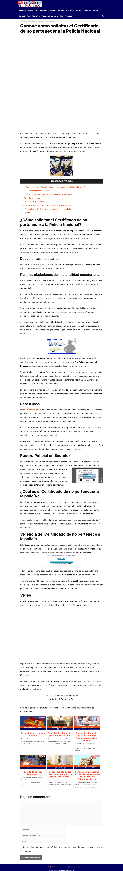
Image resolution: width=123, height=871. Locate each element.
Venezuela (68, 16)
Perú (28, 16)
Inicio (22, 21)
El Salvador (70, 10)
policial (28, 410)
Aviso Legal (65, 867)
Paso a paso (32, 198)
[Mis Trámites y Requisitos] (30, 4)
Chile (36, 10)
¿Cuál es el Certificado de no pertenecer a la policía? (46, 205)
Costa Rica (52, 10)
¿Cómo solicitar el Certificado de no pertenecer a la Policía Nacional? (53, 187)
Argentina (22, 10)
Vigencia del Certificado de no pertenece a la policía (46, 209)
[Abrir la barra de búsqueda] (103, 16)
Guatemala (87, 10)
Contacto (38, 867)
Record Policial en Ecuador (34, 202)
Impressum (84, 867)
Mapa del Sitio (46, 867)
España (78, 10)
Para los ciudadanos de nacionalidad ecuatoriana (48, 194)
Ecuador (61, 10)
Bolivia (30, 10)
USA (61, 16)
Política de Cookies (56, 867)
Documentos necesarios (37, 191)
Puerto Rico (36, 16)
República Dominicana (50, 16)
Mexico (95, 10)
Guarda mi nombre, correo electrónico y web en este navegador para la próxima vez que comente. (62, 849)
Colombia (43, 10)
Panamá (22, 16)
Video (25, 213)
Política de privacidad (75, 867)
